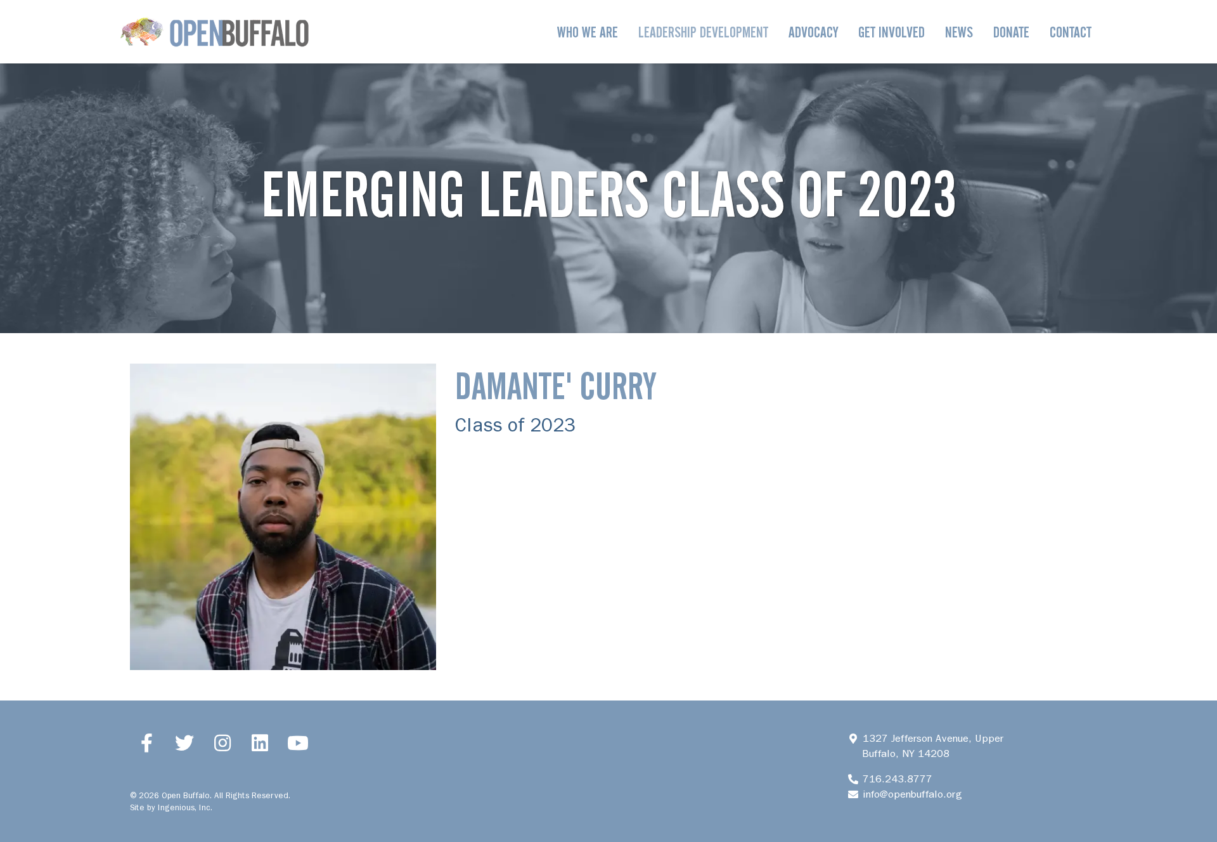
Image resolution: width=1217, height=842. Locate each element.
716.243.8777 (897, 779)
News (959, 32)
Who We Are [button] (587, 32)
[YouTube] (298, 742)
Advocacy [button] (813, 32)
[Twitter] (185, 742)
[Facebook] (147, 742)
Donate (1011, 32)
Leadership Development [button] (703, 32)
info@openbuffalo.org (912, 794)
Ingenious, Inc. (185, 807)
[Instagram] (222, 742)
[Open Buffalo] (214, 31)
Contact (1070, 32)
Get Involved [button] (891, 32)
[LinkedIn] (260, 742)
